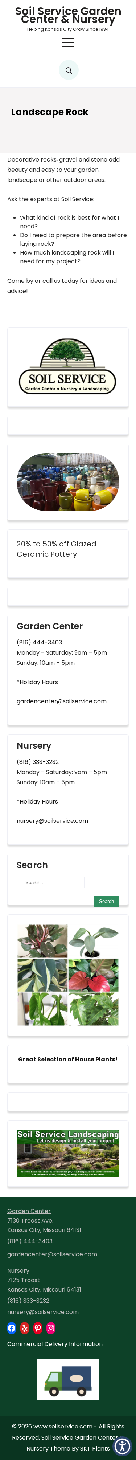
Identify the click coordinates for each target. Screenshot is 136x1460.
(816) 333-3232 (38, 762)
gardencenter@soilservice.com (62, 701)
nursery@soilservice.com (52, 821)
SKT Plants (95, 1448)
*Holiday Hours (37, 682)
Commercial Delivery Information (55, 1344)
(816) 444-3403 (39, 642)
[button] (122, 1446)
